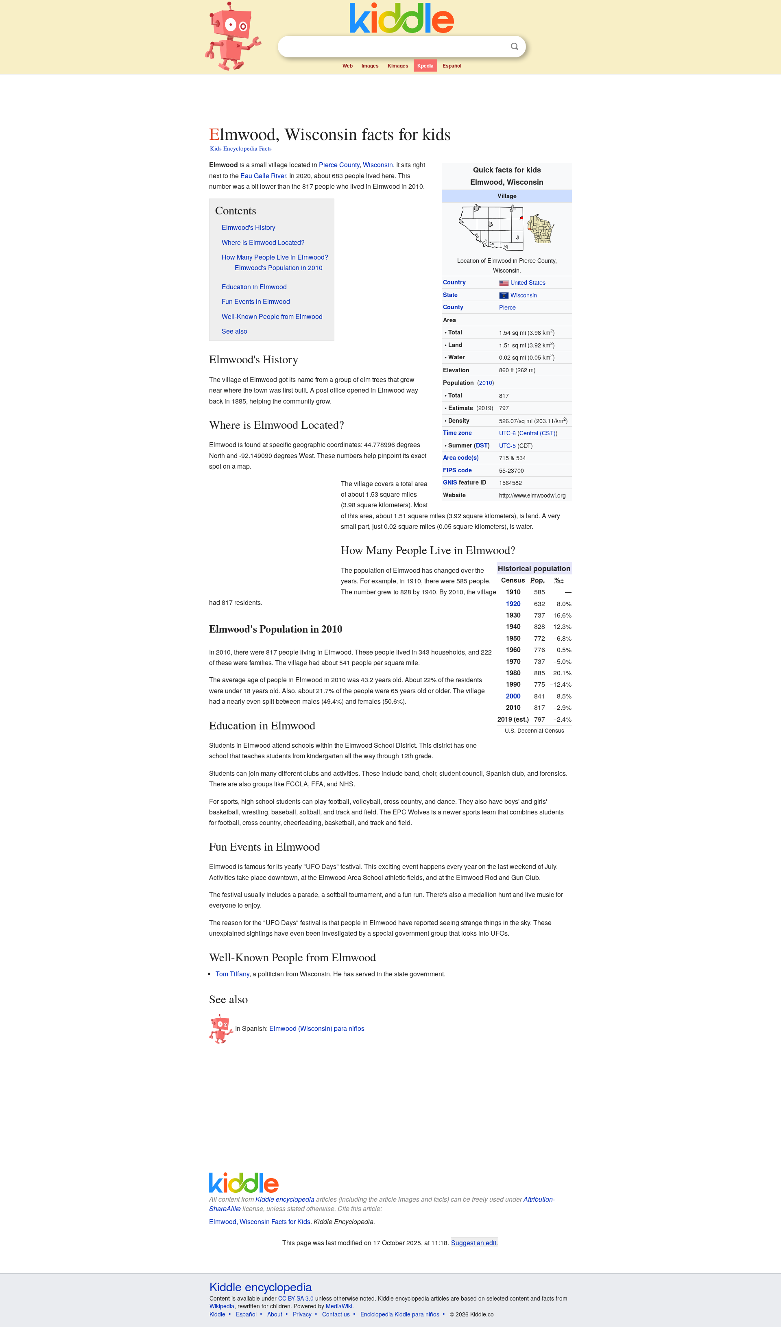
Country (454, 282)
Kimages (398, 65)
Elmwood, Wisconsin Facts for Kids (259, 1221)
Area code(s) (461, 457)
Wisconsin (523, 294)
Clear (498, 47)
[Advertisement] (390, 97)
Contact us (336, 1314)
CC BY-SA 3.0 (296, 1298)
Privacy (302, 1314)
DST (482, 445)
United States (527, 282)
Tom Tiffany (232, 973)
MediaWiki (339, 1306)
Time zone (457, 432)
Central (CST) (537, 432)
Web (348, 65)
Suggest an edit (473, 1242)
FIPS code (457, 470)
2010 (485, 382)
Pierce (507, 307)
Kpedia (425, 65)
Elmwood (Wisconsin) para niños (316, 1027)
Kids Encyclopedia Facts (241, 148)
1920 (513, 603)
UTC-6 (507, 432)
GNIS (450, 482)
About (274, 1314)
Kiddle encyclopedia (284, 1199)
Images (370, 65)
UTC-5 (507, 445)
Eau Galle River (263, 175)
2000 (513, 696)
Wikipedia (221, 1306)
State (450, 294)
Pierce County (339, 164)
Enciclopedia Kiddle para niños (399, 1314)
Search (514, 46)
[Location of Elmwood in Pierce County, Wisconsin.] (507, 227)
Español (452, 65)
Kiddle (217, 1314)
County (453, 307)
